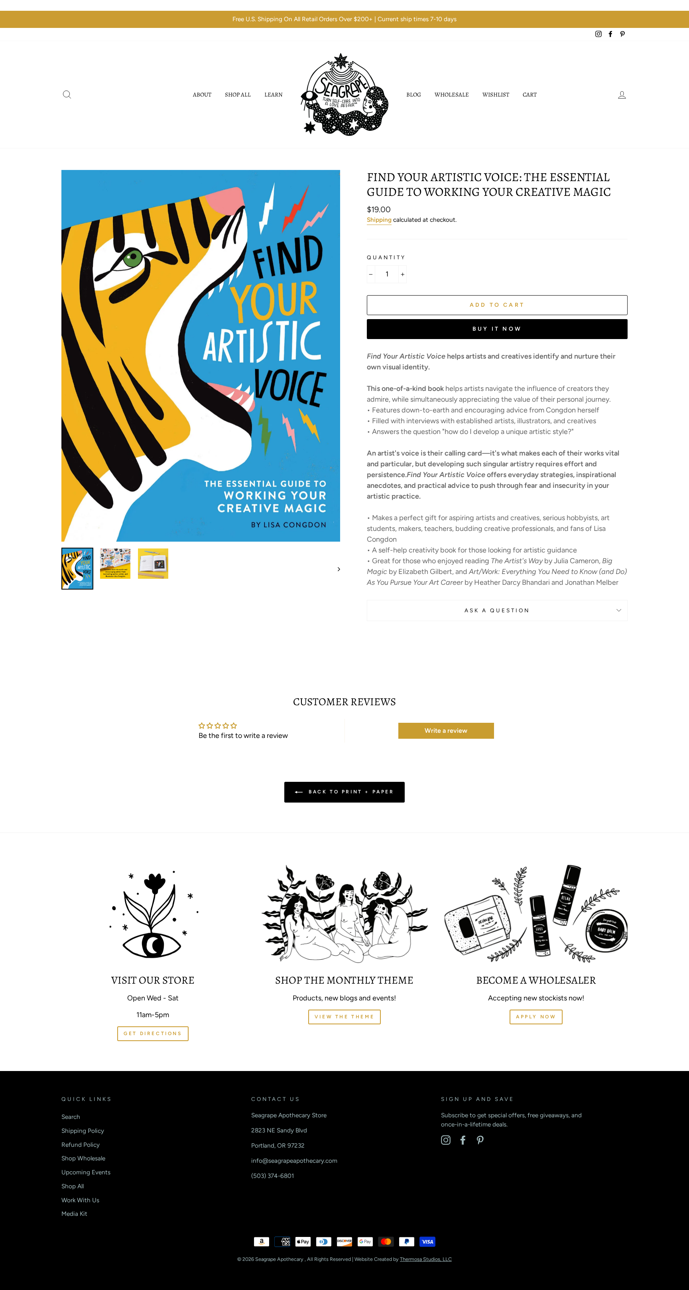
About (202, 95)
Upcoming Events (85, 1172)
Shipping (379, 219)
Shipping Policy (82, 1130)
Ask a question (497, 610)
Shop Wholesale (83, 1158)
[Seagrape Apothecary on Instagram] (446, 1140)
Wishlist (495, 95)
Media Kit (74, 1213)
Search (70, 1116)
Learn (273, 95)
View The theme (344, 1017)
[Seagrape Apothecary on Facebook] (463, 1140)
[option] (344, 19)
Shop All (238, 95)
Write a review (446, 730)
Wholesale (452, 95)
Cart (530, 95)
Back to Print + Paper (350, 792)
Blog (413, 95)
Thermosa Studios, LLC (426, 1259)
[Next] (335, 569)
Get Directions (153, 1033)
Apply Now (536, 1017)
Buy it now (497, 328)
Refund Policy (80, 1144)
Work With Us (80, 1200)
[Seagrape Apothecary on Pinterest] (480, 1140)
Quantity (386, 257)
